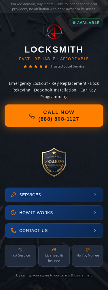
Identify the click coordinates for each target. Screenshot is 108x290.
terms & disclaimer (75, 275)
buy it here (45, 3)
